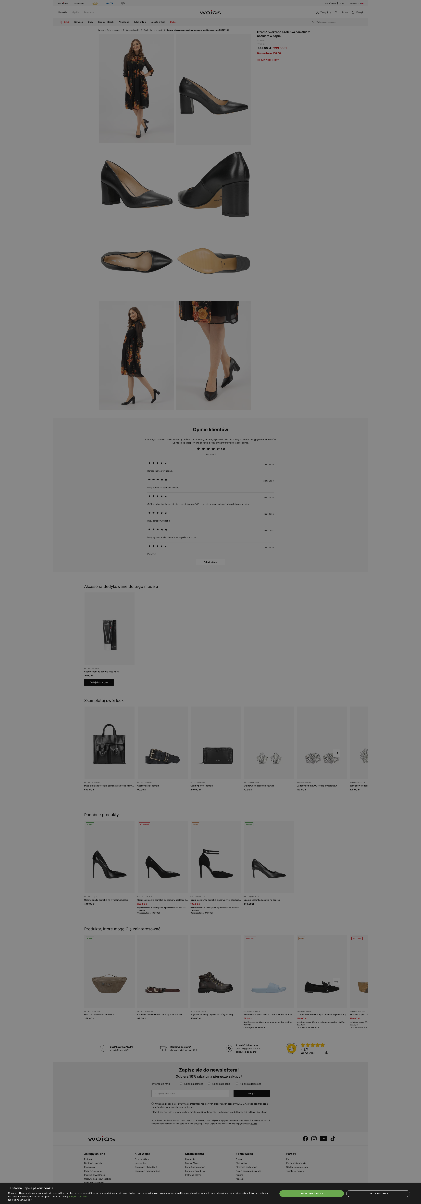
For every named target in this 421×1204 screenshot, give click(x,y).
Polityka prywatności (78, 1196)
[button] (139, 1200)
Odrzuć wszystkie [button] (378, 1193)
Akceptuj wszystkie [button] (312, 1193)
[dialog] (210, 602)
